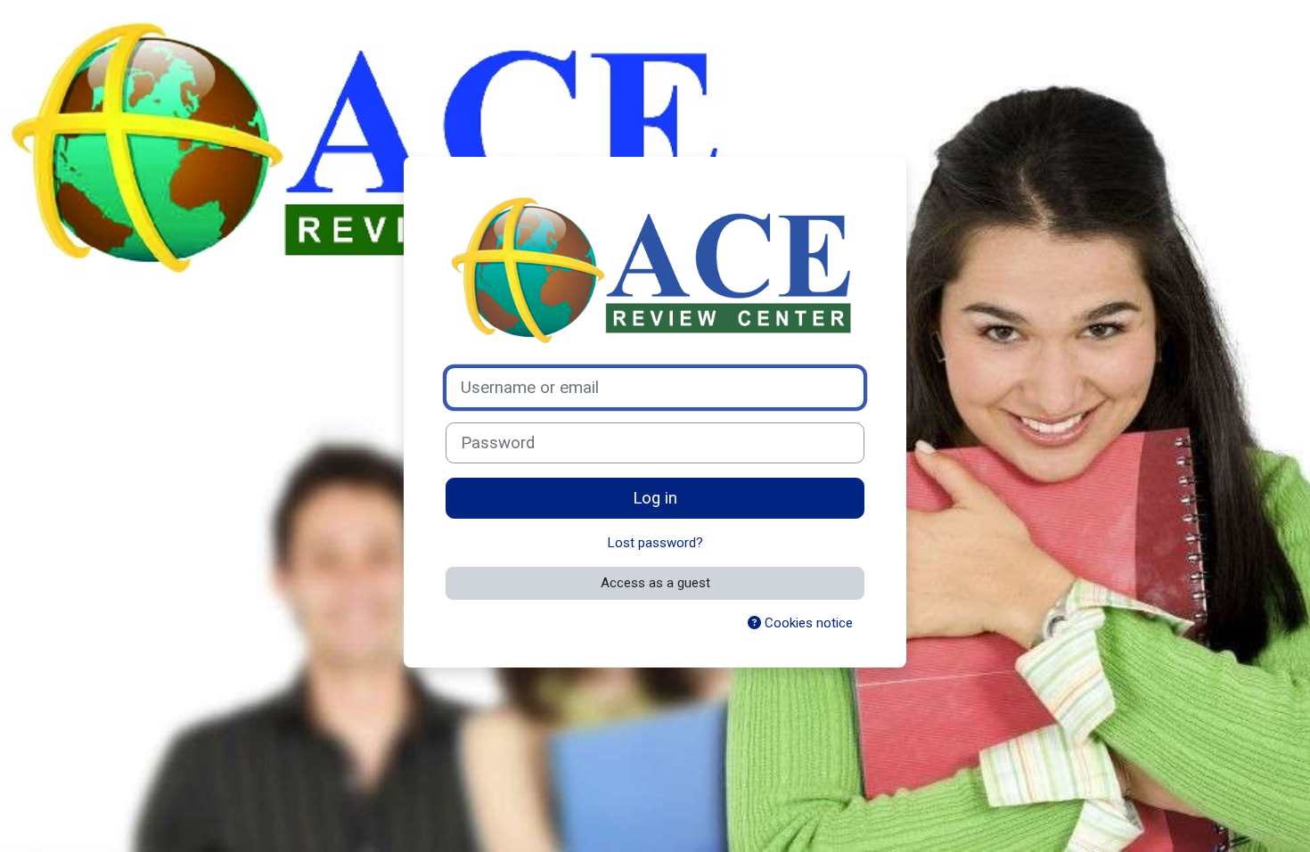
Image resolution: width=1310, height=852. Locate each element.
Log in (655, 498)
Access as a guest (655, 583)
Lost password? (655, 543)
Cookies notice (807, 623)
